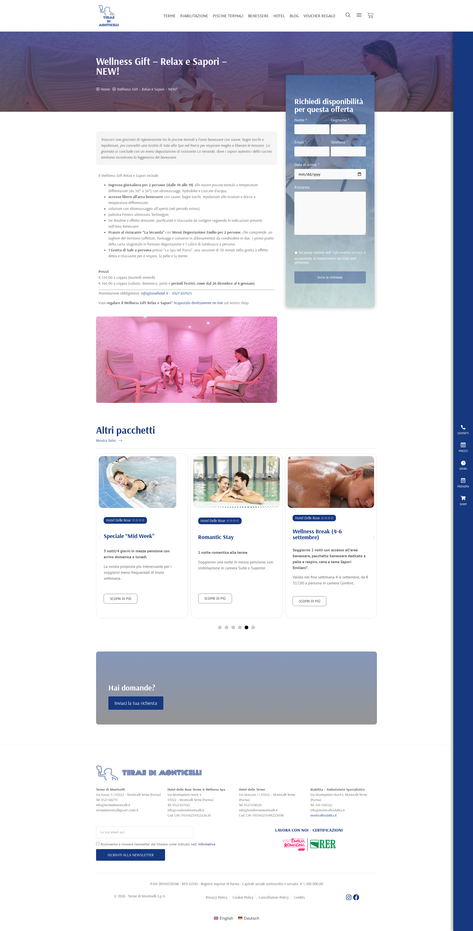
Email (300, 142)
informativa (206, 844)
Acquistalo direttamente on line (198, 302)
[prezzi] (463, 444)
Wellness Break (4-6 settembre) (317, 534)
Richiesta (302, 187)
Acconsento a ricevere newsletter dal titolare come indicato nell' (158, 844)
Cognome (340, 120)
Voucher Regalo (319, 15)
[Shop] (463, 498)
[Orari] (463, 462)
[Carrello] (370, 15)
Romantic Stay (216, 536)
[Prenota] (463, 480)
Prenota (463, 486)
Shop (463, 504)
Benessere (258, 15)
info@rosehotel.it (154, 293)
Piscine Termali (228, 15)
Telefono (339, 142)
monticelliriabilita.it (323, 815)
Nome (300, 120)
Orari (463, 468)
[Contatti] (463, 427)
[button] (99, 538)
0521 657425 (181, 293)
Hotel (279, 15)
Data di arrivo (306, 165)
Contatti (463, 433)
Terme (169, 15)
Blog (294, 15)
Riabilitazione (194, 15)
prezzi (463, 451)
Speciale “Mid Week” (129, 536)
